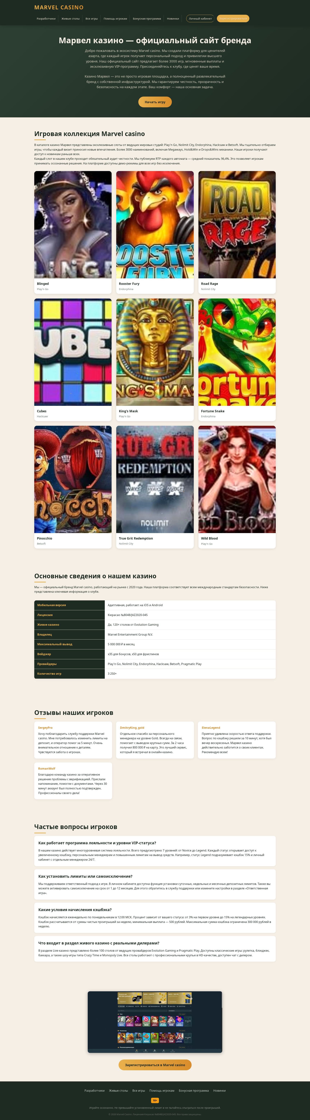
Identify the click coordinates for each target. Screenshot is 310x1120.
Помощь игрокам (115, 18)
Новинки (173, 18)
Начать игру (155, 102)
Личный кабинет (200, 18)
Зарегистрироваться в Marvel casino (155, 1065)
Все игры (92, 18)
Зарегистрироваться (233, 18)
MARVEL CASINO (59, 7)
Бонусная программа (147, 18)
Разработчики (46, 18)
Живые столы (71, 18)
